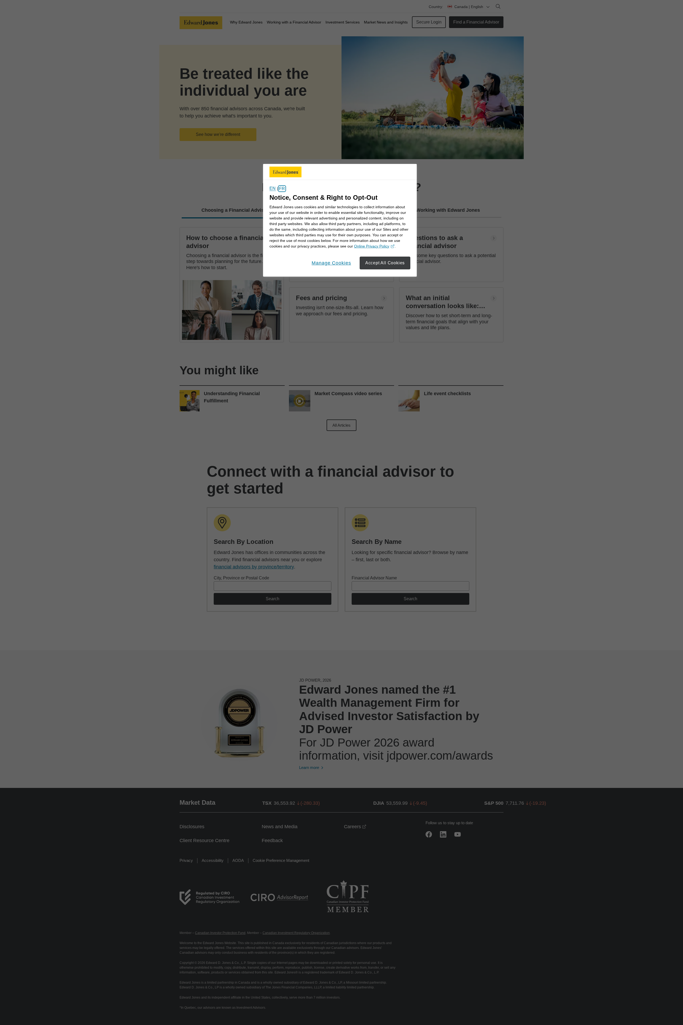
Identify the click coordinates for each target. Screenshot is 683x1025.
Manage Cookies (331, 263)
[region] (340, 220)
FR (282, 188)
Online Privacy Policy (373, 246)
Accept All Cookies (385, 263)
